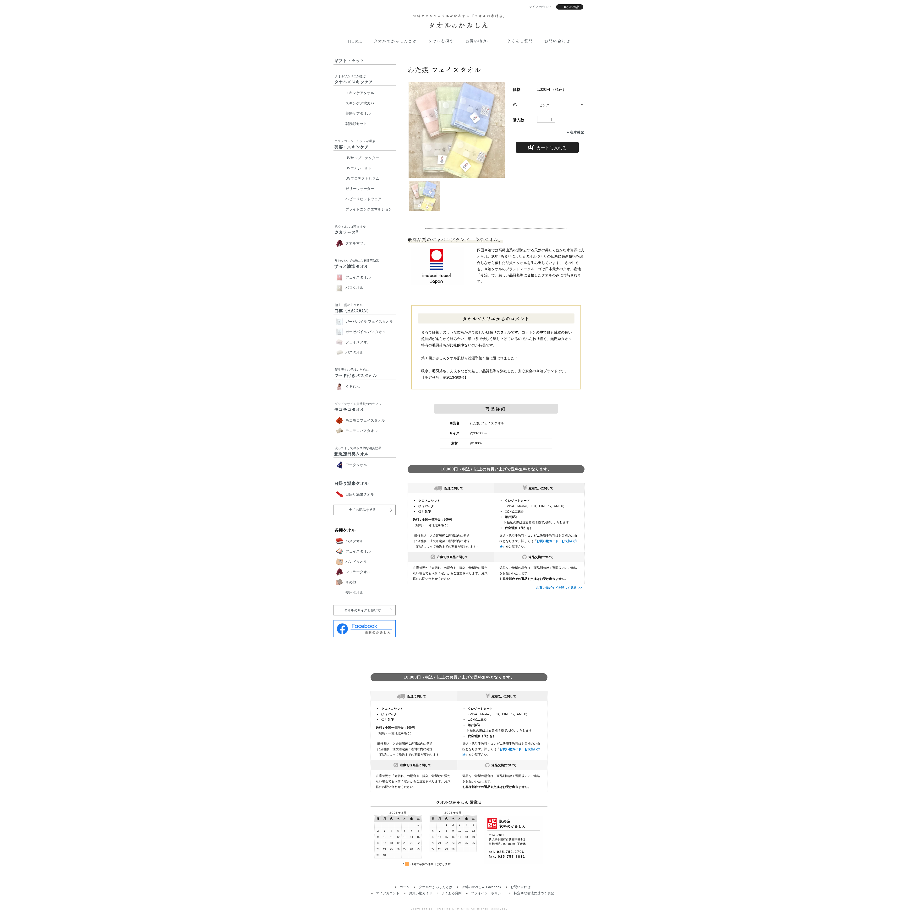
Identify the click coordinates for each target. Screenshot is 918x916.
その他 (350, 582)
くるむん (352, 386)
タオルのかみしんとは (395, 41)
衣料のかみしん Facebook (481, 887)
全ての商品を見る (362, 510)
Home (355, 41)
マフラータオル (358, 572)
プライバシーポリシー (487, 893)
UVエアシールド (358, 168)
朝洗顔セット (356, 124)
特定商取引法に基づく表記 (534, 893)
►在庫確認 (575, 132)
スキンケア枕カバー (361, 103)
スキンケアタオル (359, 93)
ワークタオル (356, 465)
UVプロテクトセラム (362, 178)
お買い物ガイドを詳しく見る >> (559, 587)
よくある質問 (520, 41)
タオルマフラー (358, 243)
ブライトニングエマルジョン (368, 209)
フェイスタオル (358, 277)
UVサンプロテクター (362, 158)
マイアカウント (387, 893)
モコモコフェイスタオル (365, 420)
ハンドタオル (356, 562)
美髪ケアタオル (358, 113)
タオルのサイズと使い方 (362, 610)
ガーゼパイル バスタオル (365, 332)
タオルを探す (441, 41)
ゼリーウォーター (359, 189)
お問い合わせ (557, 41)
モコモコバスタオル (361, 431)
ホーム (404, 887)
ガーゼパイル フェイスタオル (369, 321)
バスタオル (354, 288)
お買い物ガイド (480, 41)
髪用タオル (354, 592)
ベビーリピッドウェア (363, 199)
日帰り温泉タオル (359, 494)
